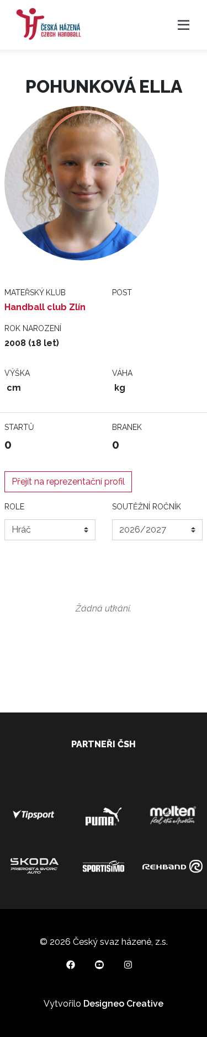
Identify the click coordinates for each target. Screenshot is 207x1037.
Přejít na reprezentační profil (68, 481)
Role (14, 506)
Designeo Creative (123, 1003)
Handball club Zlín (45, 307)
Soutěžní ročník (146, 506)
